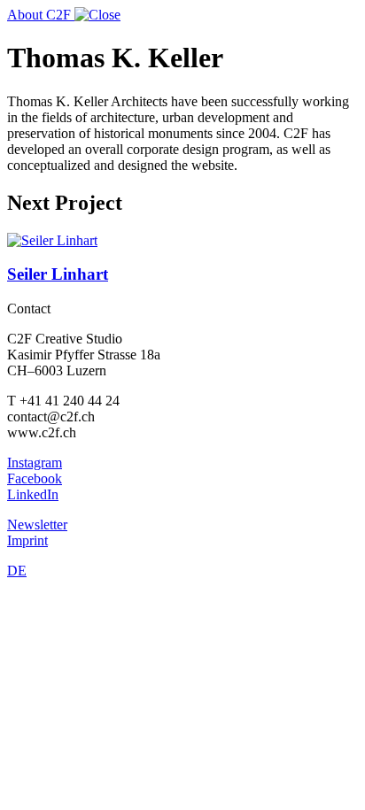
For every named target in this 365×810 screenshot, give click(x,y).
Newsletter (37, 524)
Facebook (34, 478)
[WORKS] (97, 14)
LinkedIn (32, 494)
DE (17, 570)
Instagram (34, 462)
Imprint (27, 540)
